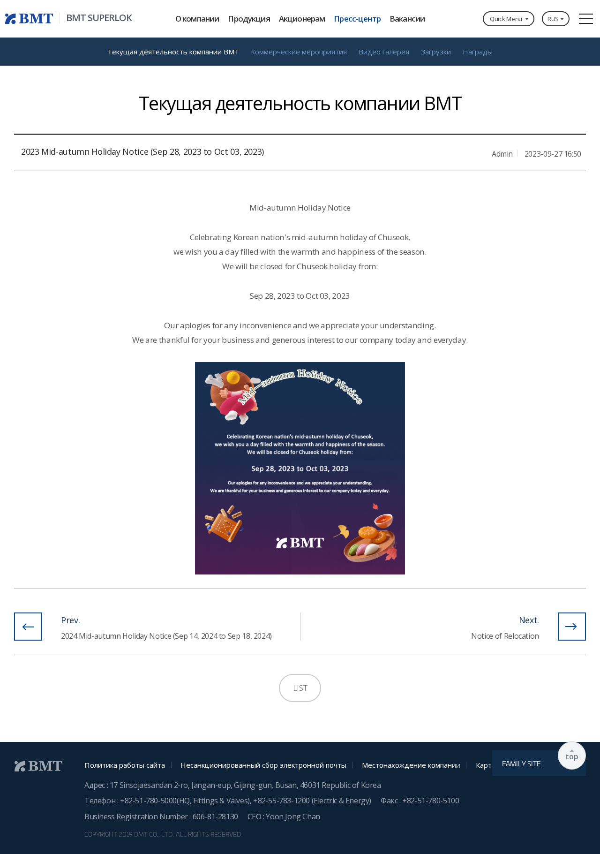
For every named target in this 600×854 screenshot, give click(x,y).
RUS (553, 19)
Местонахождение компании (411, 765)
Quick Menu (506, 19)
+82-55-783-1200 (282, 800)
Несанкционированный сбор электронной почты (263, 765)
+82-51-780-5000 (148, 800)
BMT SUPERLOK (99, 18)
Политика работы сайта (124, 765)
